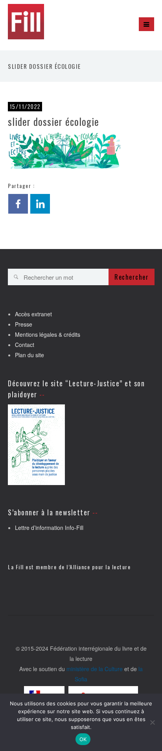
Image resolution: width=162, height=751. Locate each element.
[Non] (152, 722)
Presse (23, 324)
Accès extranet (33, 314)
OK (83, 739)
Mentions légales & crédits (47, 334)
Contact (24, 345)
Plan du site (29, 355)
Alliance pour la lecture (100, 567)
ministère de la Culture (94, 669)
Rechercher (131, 277)
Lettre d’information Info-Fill (49, 527)
